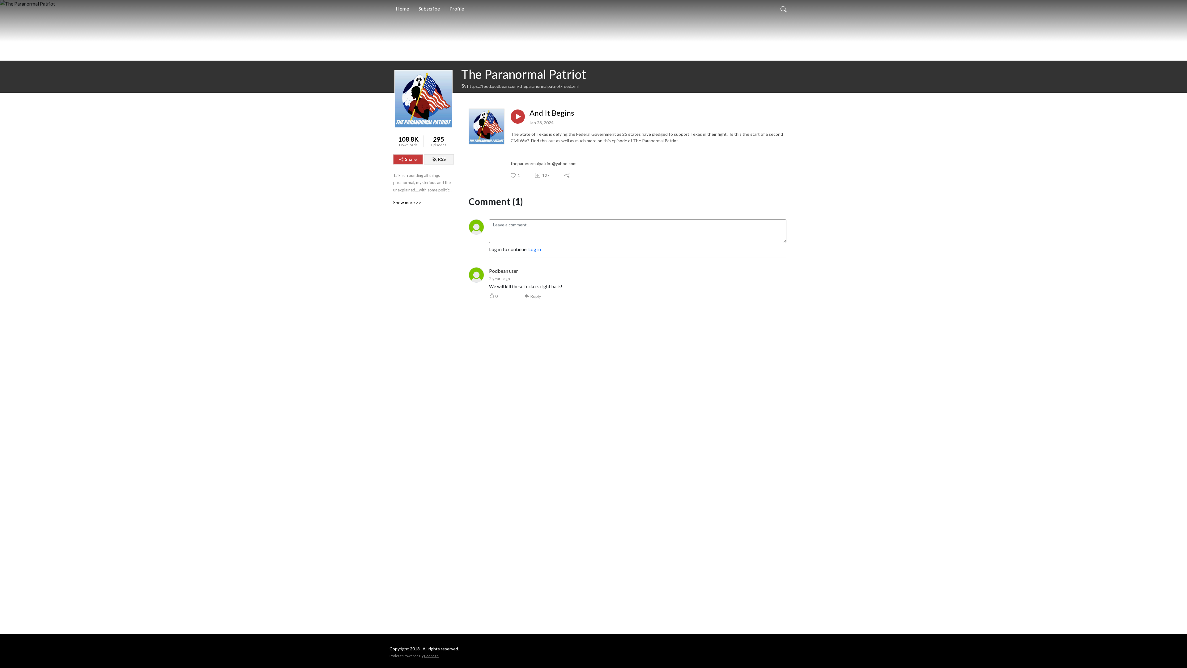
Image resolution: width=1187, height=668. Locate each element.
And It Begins (552, 113)
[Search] (783, 8)
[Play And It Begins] (518, 116)
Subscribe (429, 8)
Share (411, 159)
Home (402, 8)
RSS (442, 159)
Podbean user (503, 271)
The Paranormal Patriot (523, 74)
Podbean (431, 655)
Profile (456, 8)
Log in (534, 249)
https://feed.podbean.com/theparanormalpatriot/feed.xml (523, 86)
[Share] (567, 175)
